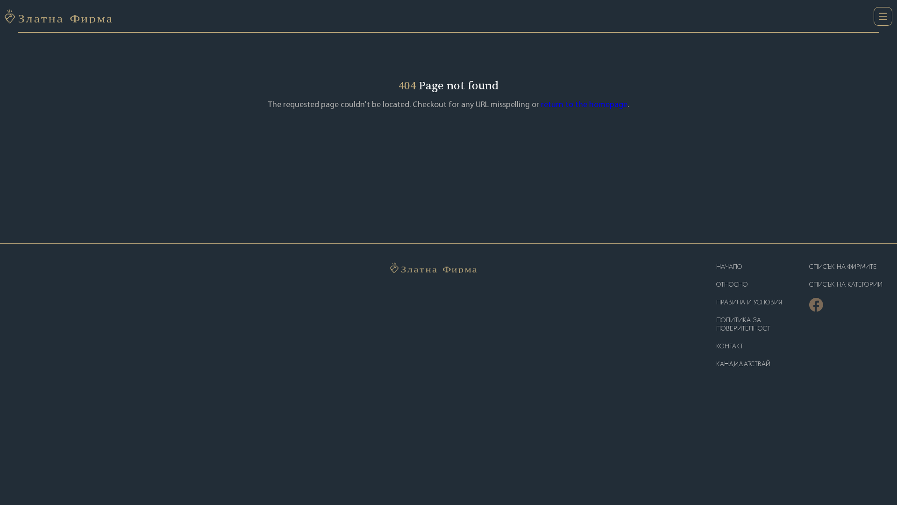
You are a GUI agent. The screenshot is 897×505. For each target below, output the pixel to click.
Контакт (729, 346)
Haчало (729, 266)
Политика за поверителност (743, 324)
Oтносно (732, 284)
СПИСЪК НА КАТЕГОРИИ (846, 284)
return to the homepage (584, 105)
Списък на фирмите (843, 266)
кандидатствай (743, 364)
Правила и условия (749, 302)
